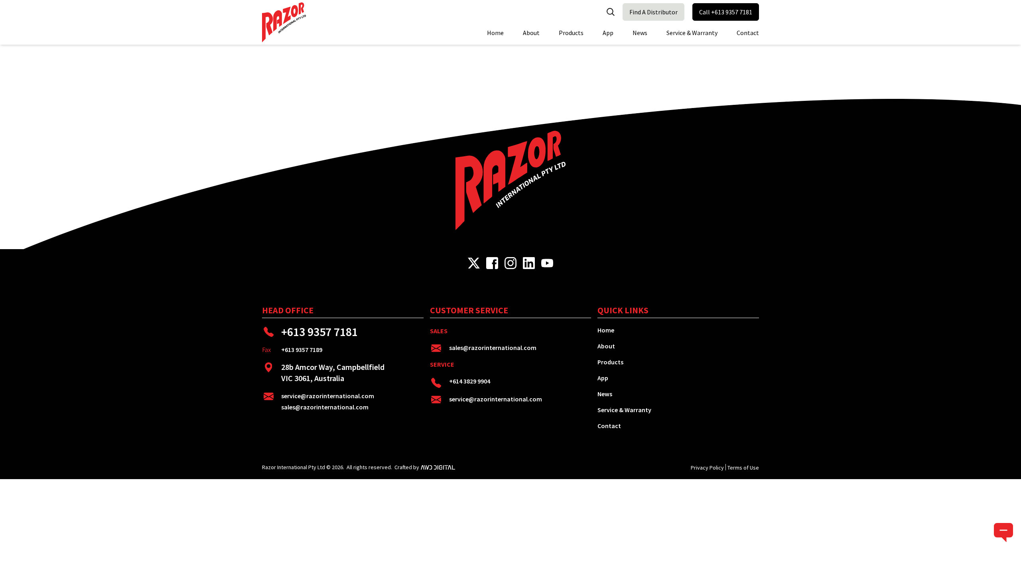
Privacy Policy (707, 467)
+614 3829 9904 (469, 381)
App (608, 33)
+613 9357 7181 (319, 331)
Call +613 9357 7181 (725, 12)
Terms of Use (743, 467)
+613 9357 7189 (301, 350)
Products (571, 33)
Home (495, 33)
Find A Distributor (653, 12)
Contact (748, 33)
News (640, 33)
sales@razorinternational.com (325, 407)
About (531, 33)
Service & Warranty (691, 33)
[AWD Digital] (438, 467)
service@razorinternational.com (327, 396)
